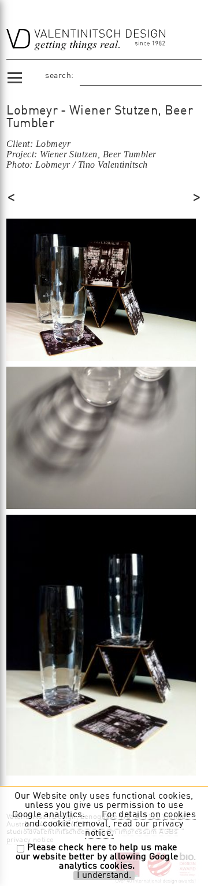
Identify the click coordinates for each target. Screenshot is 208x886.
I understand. (104, 875)
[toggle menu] (14, 75)
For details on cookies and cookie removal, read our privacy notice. (110, 824)
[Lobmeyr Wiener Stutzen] (101, 289)
